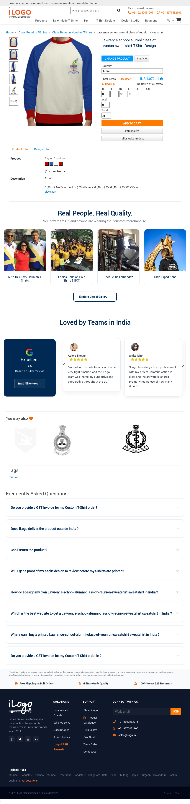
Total (104, 110)
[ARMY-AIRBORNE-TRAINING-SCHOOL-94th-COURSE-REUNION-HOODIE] (60, 440)
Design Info (41, 149)
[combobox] (132, 71)
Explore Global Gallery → (95, 296)
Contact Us (89, 751)
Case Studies (61, 730)
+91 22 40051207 (142, 12)
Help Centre (90, 730)
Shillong (123, 775)
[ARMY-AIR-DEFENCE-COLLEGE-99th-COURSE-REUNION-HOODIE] (23, 440)
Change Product (117, 58)
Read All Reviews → (29, 383)
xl (138, 88)
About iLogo (90, 710)
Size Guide (89, 737)
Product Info (20, 149)
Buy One (142, 58)
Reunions (151, 20)
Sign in (170, 20)
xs (102, 88)
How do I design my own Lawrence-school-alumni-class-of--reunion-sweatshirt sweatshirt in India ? (84, 592)
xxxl (104, 99)
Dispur (134, 775)
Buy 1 (87, 20)
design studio (130, 20)
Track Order (90, 744)
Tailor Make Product (132, 138)
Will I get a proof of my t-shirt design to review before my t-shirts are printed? (67, 571)
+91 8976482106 (170, 12)
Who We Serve (62, 722)
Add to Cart (132, 123)
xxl (148, 88)
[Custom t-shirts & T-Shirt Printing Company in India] (20, 12)
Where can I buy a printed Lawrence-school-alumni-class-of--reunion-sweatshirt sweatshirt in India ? (85, 634)
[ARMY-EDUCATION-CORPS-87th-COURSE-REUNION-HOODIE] (97, 440)
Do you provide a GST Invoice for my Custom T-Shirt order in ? (56, 656)
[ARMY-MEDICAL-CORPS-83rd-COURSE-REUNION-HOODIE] (134, 440)
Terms (178, 793)
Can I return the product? (29, 550)
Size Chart (125, 79)
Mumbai (13, 775)
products (41, 20)
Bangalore (27, 775)
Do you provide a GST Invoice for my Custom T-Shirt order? (54, 507)
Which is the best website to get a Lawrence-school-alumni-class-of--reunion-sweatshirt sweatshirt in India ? (91, 613)
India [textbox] (106, 71)
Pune (113, 775)
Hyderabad (65, 775)
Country (106, 66)
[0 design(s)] (178, 20)
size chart (50, 191)
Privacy (167, 793)
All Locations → (31, 780)
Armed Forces (62, 737)
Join (176, 711)
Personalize (132, 131)
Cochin (173, 775)
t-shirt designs (106, 20)
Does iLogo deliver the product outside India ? (45, 529)
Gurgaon (145, 775)
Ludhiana (14, 780)
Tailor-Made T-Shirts (65, 20)
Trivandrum (159, 775)
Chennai (40, 775)
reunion (14, 477)
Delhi (105, 775)
